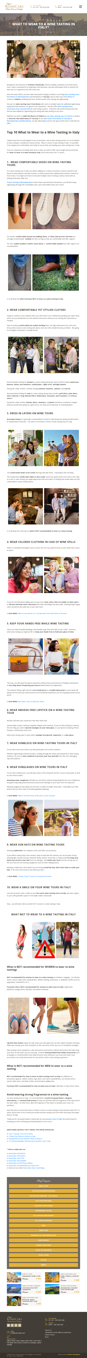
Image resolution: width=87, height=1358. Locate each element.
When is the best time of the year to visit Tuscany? (36, 795)
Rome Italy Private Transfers (31, 1286)
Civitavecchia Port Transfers (30, 1288)
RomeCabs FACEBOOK (16, 1153)
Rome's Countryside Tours (68, 1274)
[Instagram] (16, 1325)
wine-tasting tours (72, 94)
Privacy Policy (50, 1335)
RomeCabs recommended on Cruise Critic (23, 1165)
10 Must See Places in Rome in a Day (21, 1136)
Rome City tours (27, 1274)
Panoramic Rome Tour (31, 1276)
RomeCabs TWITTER (16, 1158)
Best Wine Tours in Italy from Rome (31, 701)
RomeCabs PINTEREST (17, 1156)
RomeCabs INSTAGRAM (17, 1161)
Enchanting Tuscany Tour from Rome (69, 1288)
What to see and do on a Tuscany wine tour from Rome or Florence (42, 613)
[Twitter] (19, 1325)
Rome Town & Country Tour (69, 1277)
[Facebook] (12, 1325)
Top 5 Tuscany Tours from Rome (20, 1134)
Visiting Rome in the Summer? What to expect (25, 1139)
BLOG (47, 1337)
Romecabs (40, 20)
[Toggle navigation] (80, 6)
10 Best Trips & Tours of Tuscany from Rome (34, 876)
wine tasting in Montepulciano (20, 182)
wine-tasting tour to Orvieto (61, 116)
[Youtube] (8, 1325)
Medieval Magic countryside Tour (29, 1300)
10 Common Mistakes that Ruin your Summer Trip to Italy (29, 1141)
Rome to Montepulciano (20, 97)
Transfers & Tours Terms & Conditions (58, 1332)
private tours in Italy (54, 1119)
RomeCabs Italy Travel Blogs (34, 1168)
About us (48, 1330)
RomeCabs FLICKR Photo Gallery (20, 1163)
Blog (48, 20)
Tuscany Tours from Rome (68, 1286)
